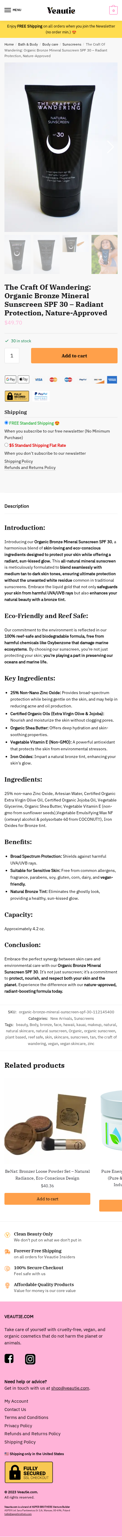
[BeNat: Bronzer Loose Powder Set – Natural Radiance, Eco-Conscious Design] (47, 1121)
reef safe (35, 1037)
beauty (22, 1024)
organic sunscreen (99, 1030)
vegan (53, 1043)
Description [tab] (16, 506)
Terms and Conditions (26, 1417)
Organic (75, 1030)
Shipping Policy (18, 461)
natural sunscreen (51, 1030)
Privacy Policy (18, 1425)
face (57, 1024)
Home (9, 44)
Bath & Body (28, 44)
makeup (95, 1024)
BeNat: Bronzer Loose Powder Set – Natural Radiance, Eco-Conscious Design (47, 1175)
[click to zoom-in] (61, 147)
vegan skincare (73, 1043)
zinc (91, 1043)
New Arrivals (61, 1018)
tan (93, 1037)
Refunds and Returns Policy (30, 467)
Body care (50, 44)
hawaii (68, 1024)
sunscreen (79, 1037)
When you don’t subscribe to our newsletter (45, 453)
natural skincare (20, 1030)
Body (34, 1024)
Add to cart (74, 356)
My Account (16, 1401)
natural (110, 1024)
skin (48, 1037)
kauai (81, 1024)
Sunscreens (71, 44)
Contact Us (15, 1409)
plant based (15, 1037)
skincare (61, 1037)
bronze (46, 1024)
